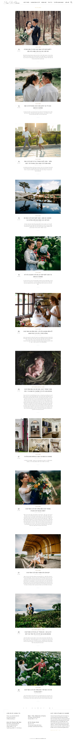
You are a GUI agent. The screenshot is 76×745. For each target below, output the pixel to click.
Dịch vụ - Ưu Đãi (41, 629)
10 (49, 708)
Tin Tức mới (38, 7)
